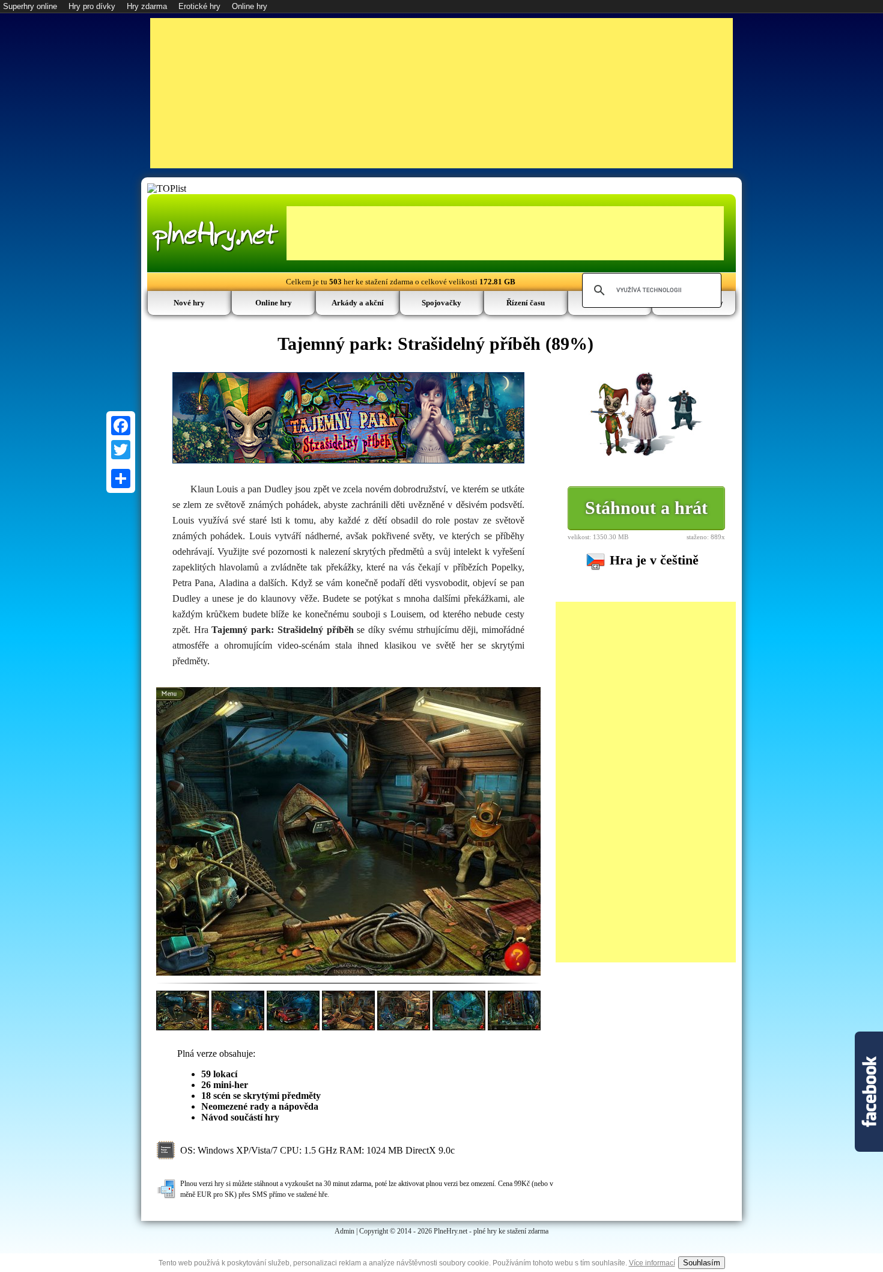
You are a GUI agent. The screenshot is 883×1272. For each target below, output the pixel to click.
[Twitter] (121, 450)
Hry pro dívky (91, 6)
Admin (344, 1231)
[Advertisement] (441, 93)
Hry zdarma (147, 6)
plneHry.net (215, 234)
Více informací (652, 1263)
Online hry (249, 6)
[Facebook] (121, 426)
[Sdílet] (121, 478)
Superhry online (30, 6)
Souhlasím (701, 1262)
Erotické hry (199, 6)
